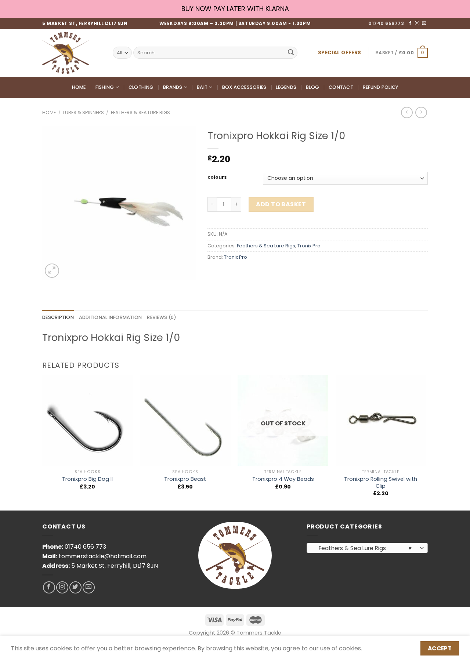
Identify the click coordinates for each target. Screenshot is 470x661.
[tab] (58, 317)
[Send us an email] (424, 23)
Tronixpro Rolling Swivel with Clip (380, 482)
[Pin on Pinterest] (254, 274)
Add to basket (281, 204)
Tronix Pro (309, 246)
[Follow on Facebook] (410, 23)
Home (79, 87)
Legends (286, 87)
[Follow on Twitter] (75, 587)
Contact (341, 87)
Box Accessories (244, 87)
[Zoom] (52, 271)
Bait (202, 87)
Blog (312, 87)
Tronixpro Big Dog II (87, 479)
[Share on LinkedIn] (267, 274)
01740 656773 (386, 23)
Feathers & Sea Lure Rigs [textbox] (363, 548)
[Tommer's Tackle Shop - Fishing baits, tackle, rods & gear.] (72, 53)
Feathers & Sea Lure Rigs (140, 112)
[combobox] (367, 548)
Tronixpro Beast (185, 479)
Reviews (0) (161, 317)
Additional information (110, 317)
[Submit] (291, 53)
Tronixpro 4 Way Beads (283, 479)
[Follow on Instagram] (417, 23)
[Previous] (42, 442)
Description (58, 317)
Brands (172, 87)
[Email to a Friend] (241, 274)
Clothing (141, 87)
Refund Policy (380, 87)
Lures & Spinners (83, 112)
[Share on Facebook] (214, 274)
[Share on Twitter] (227, 274)
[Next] (425, 442)
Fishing (104, 87)
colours (217, 177)
